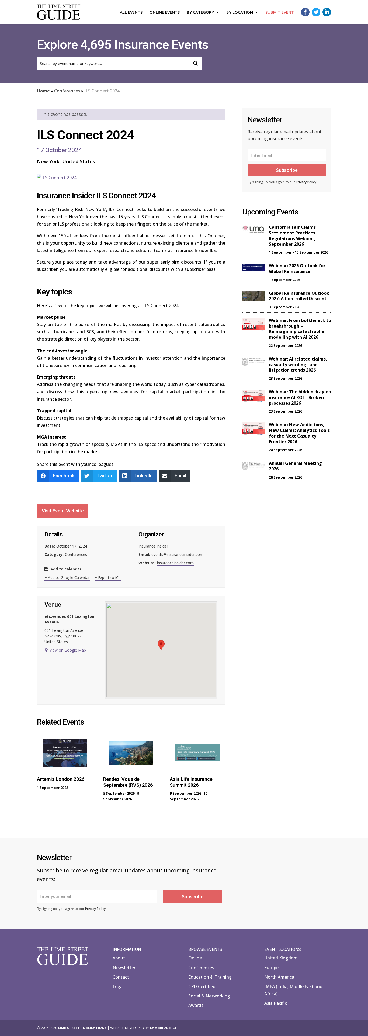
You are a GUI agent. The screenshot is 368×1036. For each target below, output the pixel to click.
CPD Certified (202, 986)
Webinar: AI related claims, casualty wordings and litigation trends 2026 (298, 364)
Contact (121, 977)
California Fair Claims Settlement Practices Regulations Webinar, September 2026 (292, 235)
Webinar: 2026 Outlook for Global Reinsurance (297, 268)
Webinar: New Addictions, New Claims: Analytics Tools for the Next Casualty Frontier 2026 (299, 433)
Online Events (165, 12)
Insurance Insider (153, 546)
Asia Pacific (275, 1003)
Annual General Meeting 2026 (295, 466)
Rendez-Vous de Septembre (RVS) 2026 (128, 782)
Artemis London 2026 (60, 779)
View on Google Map (68, 650)
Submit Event (279, 12)
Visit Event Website (63, 511)
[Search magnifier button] (195, 63)
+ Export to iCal (108, 577)
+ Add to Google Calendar (67, 577)
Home (43, 91)
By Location (239, 12)
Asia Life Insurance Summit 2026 (191, 782)
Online (195, 958)
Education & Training (210, 977)
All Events (131, 12)
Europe (271, 968)
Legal (118, 986)
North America (279, 977)
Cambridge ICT (163, 1027)
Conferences (67, 91)
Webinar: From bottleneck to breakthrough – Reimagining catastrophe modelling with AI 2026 (300, 328)
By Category (200, 12)
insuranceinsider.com (175, 562)
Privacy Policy (306, 182)
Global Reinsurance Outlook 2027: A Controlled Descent (299, 296)
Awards (195, 1005)
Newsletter (124, 968)
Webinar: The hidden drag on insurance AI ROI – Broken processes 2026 (300, 397)
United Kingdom (281, 958)
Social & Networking (209, 996)
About (119, 958)
